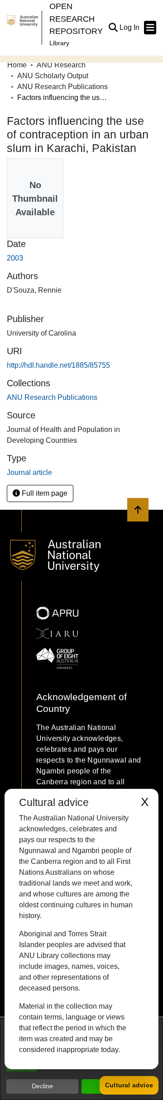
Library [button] (59, 43)
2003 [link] (15, 258)
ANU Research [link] (61, 65)
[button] (113, 27)
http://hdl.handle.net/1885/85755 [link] (58, 365)
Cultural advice (129, 1085)
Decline (42, 1086)
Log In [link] (130, 27)
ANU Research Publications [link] (62, 86)
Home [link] (17, 65)
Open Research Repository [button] (76, 18)
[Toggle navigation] (150, 27)
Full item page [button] (43, 493)
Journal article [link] (29, 472)
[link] (52, 397)
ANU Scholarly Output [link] (52, 76)
